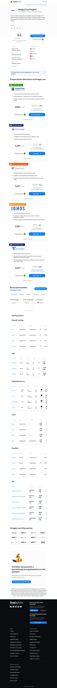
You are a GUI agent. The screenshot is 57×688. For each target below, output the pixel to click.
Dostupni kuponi (38, 39)
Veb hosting (32, 633)
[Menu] (46, 2)
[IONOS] (18, 208)
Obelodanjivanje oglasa (42, 4)
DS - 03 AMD (15, 401)
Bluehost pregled (37, 188)
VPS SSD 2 (14, 368)
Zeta (13, 435)
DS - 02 (13, 396)
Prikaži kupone (20, 114)
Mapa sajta (12, 636)
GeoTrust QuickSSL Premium (18, 507)
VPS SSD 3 (14, 374)
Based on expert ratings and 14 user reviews (19, 41)
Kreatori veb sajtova (34, 658)
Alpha (13, 424)
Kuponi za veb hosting (15, 666)
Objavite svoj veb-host (15, 642)
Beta (13, 429)
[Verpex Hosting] (18, 249)
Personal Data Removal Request (17, 650)
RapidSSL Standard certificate (19, 496)
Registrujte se (34, 610)
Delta (13, 440)
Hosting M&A (37, 622)
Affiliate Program (14, 639)
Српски (41, 302)
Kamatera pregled (37, 108)
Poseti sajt (36, 153)
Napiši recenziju (42, 288)
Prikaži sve (14, 66)
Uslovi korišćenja (14, 656)
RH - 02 (13, 457)
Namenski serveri (34, 653)
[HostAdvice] (15, 2)
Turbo (13, 340)
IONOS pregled (37, 228)
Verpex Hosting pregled (37, 269)
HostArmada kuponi (15, 672)
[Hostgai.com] (13, 10)
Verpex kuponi (13, 680)
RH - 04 (13, 474)
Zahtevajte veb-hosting (15, 645)
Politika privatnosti (14, 653)
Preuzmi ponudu (35, 114)
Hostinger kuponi (14, 675)
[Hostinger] (18, 129)
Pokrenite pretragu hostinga (22, 581)
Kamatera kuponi (14, 669)
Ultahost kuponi (14, 678)
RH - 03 (13, 468)
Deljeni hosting (33, 639)
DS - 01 (13, 390)
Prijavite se (43, 610)
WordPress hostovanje (35, 636)
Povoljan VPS (33, 647)
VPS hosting (32, 645)
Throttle (14, 346)
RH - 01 (13, 463)
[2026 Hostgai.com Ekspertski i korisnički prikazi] (12, 28)
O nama (12, 631)
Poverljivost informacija (15, 647)
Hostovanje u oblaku (34, 650)
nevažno (13, 302)
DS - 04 (13, 407)
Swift (13, 335)
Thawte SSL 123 (15, 502)
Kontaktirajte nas (14, 633)
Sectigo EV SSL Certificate (18, 518)
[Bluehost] (18, 168)
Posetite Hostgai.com (37, 36)
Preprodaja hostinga (34, 656)
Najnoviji (26, 302)
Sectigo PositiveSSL (16, 490)
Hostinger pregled (37, 147)
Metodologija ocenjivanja (30, 4)
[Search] (43, 2)
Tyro (13, 329)
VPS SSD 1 (14, 362)
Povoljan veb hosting (35, 642)
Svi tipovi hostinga (34, 631)
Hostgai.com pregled (27, 9)
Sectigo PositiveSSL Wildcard (18, 513)
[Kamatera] (18, 89)
